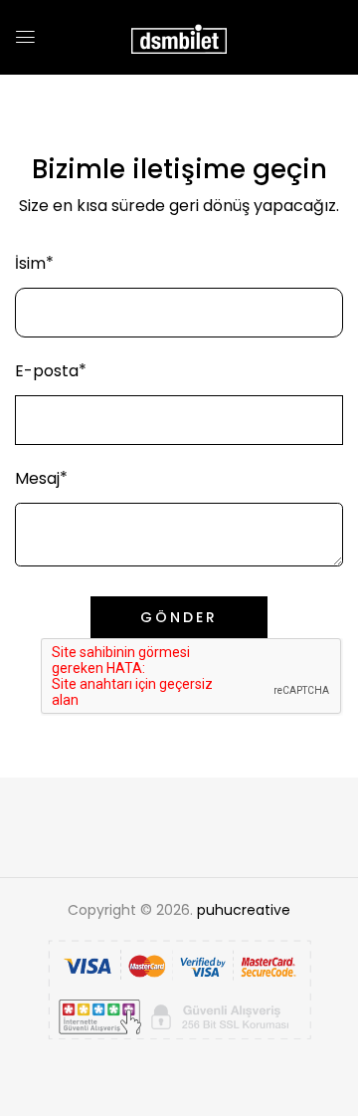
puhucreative (243, 910)
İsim (30, 263)
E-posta (47, 370)
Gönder (179, 617)
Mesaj (37, 478)
